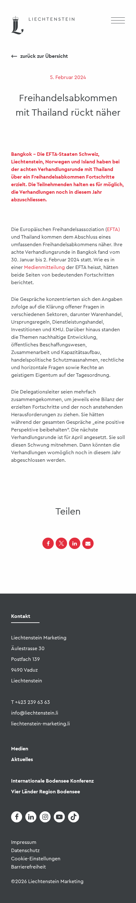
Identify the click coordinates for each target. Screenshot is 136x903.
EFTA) (113, 229)
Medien (19, 748)
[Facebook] (48, 543)
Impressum (23, 842)
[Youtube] (59, 816)
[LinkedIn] (74, 543)
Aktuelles (22, 759)
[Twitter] (61, 543)
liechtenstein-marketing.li (40, 723)
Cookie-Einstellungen (35, 858)
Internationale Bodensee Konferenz (52, 781)
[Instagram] (45, 816)
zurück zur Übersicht (39, 56)
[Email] (88, 543)
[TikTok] (73, 816)
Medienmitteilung (44, 267)
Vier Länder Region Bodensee (45, 791)
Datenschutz (25, 850)
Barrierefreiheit (28, 866)
